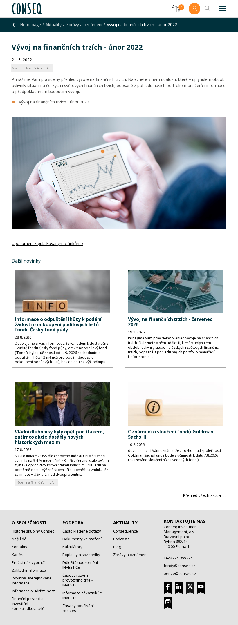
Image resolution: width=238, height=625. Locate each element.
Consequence (125, 531)
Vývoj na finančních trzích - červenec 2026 (170, 322)
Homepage (30, 24)
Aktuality (54, 24)
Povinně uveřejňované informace (32, 580)
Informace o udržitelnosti (33, 590)
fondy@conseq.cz (179, 565)
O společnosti (29, 522)
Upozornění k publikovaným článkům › (47, 243)
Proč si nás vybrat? (28, 562)
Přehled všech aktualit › (204, 495)
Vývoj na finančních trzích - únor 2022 (54, 102)
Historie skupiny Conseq (33, 531)
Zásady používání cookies (78, 608)
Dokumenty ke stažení (82, 539)
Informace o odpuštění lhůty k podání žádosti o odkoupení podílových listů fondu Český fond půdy (58, 324)
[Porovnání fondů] (176, 8)
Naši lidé (19, 539)
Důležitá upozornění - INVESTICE (81, 565)
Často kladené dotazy (81, 531)
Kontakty (19, 546)
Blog (117, 546)
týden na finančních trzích (36, 482)
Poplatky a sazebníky (81, 554)
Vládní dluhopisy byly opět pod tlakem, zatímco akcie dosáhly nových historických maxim (59, 436)
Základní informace (29, 570)
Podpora (72, 522)
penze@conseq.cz (180, 573)
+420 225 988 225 (178, 557)
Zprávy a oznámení (84, 24)
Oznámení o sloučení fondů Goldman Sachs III (170, 434)
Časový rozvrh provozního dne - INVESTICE (77, 580)
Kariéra (18, 554)
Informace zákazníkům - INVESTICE (83, 595)
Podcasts (121, 539)
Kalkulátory (72, 546)
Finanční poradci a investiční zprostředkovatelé (28, 603)
